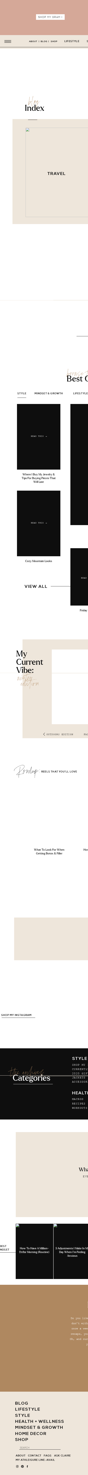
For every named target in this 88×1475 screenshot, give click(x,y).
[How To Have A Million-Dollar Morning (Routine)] (34, 1251)
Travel (56, 173)
